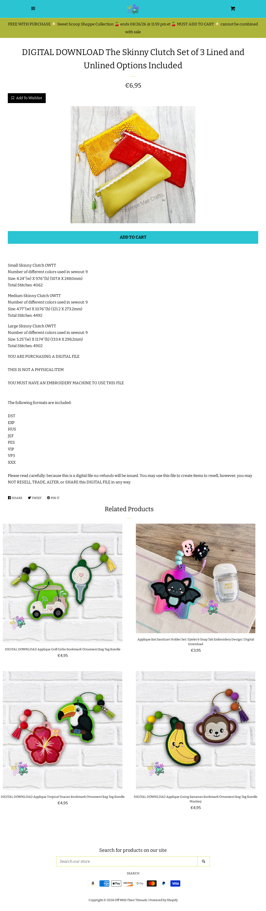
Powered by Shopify (163, 900)
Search (133, 873)
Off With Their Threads (131, 900)
